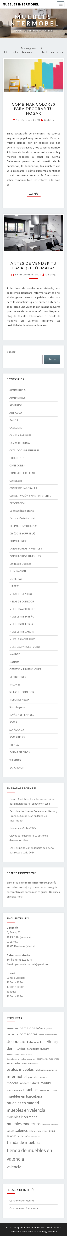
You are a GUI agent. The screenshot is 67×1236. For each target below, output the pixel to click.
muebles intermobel (22, 1117)
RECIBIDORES (17, 677)
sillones (11, 1136)
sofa (20, 1136)
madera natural (29, 1083)
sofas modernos (33, 1136)
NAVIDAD (14, 654)
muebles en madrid (23, 1102)
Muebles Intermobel (21, 4)
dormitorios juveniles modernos (21, 1059)
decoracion (17, 1041)
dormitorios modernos (48, 1058)
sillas (52, 1130)
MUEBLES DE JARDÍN (21, 631)
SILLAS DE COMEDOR (21, 692)
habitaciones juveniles (46, 1069)
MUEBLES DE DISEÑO (21, 616)
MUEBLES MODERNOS (22, 639)
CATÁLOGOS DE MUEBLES (24, 450)
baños (39, 1028)
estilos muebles (20, 1069)
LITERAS (14, 586)
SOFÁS (13, 722)
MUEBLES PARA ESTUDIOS (24, 646)
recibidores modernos (50, 1124)
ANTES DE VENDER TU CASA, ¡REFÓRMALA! (33, 265)
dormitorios (16, 1048)
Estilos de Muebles (20, 563)
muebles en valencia (26, 1110)
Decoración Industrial (22, 518)
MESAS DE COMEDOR (21, 601)
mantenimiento (14, 1090)
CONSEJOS (15, 480)
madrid (45, 1083)
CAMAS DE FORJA (19, 443)
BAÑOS (13, 420)
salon (10, 1131)
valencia (14, 1167)
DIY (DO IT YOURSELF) (22, 533)
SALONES (14, 684)
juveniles (33, 1077)
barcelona (27, 1028)
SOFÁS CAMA (16, 729)
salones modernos (38, 1130)
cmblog (49, 119)
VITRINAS (15, 760)
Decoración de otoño (21, 510)
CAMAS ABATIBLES (20, 435)
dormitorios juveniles (38, 1048)
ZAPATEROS (16, 767)
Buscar (11, 352)
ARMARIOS (15, 405)
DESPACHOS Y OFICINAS (23, 526)
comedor (12, 1034)
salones (21, 1130)
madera (12, 1083)
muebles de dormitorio (48, 1090)
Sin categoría (17, 707)
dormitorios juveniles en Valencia (19, 1054)
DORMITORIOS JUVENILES (25, 556)
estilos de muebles (30, 1063)
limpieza (44, 1077)
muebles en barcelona (24, 1096)
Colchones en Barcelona (23, 1208)
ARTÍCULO (15, 412)
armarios (12, 1028)
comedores (28, 1034)
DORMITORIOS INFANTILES (25, 548)
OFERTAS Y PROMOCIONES (25, 669)
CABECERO (16, 427)
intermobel (17, 1076)
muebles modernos (24, 1123)
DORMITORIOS (18, 541)
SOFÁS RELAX (17, 737)
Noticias (14, 661)
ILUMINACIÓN (17, 571)
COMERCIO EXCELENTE (23, 473)
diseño (46, 1041)
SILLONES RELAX (19, 699)
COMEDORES (17, 465)
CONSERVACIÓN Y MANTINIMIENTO (30, 495)
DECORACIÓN (17, 503)
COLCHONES (16, 458)
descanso (34, 1042)
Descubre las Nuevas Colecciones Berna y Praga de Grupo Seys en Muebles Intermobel (33, 816)
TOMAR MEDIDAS (19, 752)
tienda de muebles (23, 1142)
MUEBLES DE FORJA (21, 624)
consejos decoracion (48, 1034)
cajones (48, 1028)
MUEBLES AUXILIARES (22, 609)
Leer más (35, 193)
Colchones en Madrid (21, 1200)
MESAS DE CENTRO (20, 593)
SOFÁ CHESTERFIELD (21, 714)
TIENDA (14, 744)
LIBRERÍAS (15, 578)
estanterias (13, 1063)
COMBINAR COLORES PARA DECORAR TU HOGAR (33, 109)
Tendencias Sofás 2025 (22, 828)
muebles (30, 1089)
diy (56, 1042)
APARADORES (17, 390)
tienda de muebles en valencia (29, 1154)
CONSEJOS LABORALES (23, 488)
